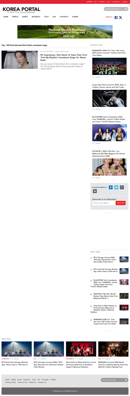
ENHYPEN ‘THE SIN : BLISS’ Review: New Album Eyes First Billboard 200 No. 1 (106, 296)
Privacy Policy (10, 382)
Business (36, 17)
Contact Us (42, 382)
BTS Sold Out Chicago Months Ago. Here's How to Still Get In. (106, 270)
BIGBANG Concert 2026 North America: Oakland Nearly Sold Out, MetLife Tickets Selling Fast (113, 364)
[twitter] (116, 187)
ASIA (108, 1)
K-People (64, 17)
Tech (46, 17)
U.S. (95, 1)
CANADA (124, 1)
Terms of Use (23, 382)
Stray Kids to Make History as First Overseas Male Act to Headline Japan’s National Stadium (103, 309)
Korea (25, 17)
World (15, 17)
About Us (32, 382)
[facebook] (110, 187)
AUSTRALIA (116, 1)
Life (54, 17)
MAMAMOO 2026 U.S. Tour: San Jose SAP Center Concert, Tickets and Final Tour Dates (108, 52)
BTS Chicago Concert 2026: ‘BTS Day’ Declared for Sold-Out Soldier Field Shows (105, 260)
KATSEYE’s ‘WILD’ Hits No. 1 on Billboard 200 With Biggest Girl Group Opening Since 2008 (108, 153)
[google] (121, 187)
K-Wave (75, 17)
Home (5, 17)
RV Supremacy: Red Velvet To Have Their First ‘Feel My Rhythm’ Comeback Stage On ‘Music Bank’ (63, 57)
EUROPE (102, 1)
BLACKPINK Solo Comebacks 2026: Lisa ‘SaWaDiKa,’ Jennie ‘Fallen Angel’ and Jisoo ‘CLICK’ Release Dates (108, 119)
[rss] (94, 191)
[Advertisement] (109, 231)
